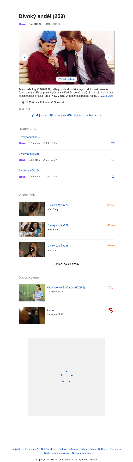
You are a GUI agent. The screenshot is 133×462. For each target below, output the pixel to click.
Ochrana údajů (88, 449)
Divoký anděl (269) (58, 225)
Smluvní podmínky (68, 449)
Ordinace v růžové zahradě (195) (66, 287)
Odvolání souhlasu (81, 453)
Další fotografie (108, 57)
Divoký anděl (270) (58, 205)
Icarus (50, 310)
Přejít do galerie (66, 79)
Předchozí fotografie (24, 57)
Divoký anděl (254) (29, 137)
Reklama (102, 449)
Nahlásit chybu (48, 449)
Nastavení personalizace (57, 453)
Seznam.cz (115, 449)
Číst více (108, 95)
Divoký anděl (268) (58, 245)
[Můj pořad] (113, 143)
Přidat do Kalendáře (61, 115)
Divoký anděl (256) (29, 170)
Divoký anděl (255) (29, 153)
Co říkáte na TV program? (25, 449)
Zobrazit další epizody (66, 264)
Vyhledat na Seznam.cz (87, 115)
